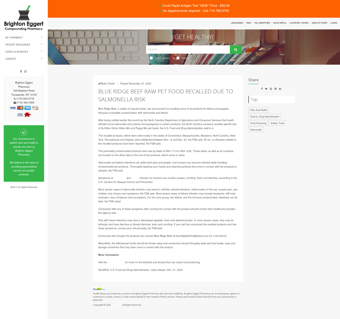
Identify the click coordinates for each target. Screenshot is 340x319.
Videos (185, 58)
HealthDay (116, 304)
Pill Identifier (262, 22)
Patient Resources (17, 44)
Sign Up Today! (319, 22)
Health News (162, 58)
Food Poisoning (258, 123)
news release (221, 128)
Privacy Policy (24, 190)
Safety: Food (277, 123)
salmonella (120, 178)
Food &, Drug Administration (264, 116)
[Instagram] (25, 71)
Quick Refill (280, 22)
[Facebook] (21, 71)
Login (334, 22)
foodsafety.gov (116, 262)
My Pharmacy (14, 37)
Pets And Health (258, 110)
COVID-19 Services (16, 51)
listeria (135, 178)
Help (248, 22)
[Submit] (236, 49)
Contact (10, 58)
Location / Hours (299, 22)
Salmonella (256, 129)
